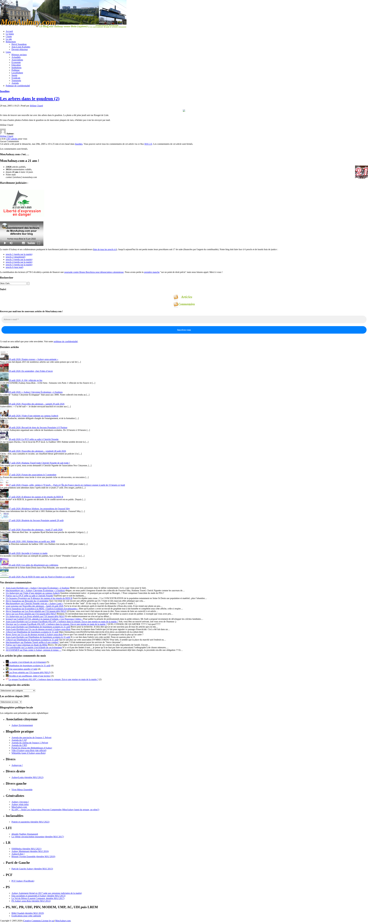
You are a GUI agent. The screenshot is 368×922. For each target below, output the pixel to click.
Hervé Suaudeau (19, 44)
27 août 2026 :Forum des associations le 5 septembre (32, 474)
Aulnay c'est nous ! (20, 802)
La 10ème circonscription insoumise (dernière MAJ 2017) (38, 836)
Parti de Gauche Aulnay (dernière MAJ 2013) (32, 868)
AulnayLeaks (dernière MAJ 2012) (27, 777)
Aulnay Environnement (22, 725)
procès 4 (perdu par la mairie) (19, 262)
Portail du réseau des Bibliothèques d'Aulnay (32, 748)
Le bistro (10, 34)
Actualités (16, 57)
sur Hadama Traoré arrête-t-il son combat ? (32, 642)
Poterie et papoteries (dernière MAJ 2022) (30, 822)
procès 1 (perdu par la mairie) (19, 254)
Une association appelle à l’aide (23, 669)
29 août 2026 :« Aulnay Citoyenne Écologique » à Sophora (36, 392)
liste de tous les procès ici (104, 249)
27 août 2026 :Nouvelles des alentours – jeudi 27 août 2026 (36, 529)
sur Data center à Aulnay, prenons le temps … (33, 650)
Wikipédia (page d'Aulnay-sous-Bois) (29, 753)
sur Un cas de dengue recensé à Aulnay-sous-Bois (38, 629)
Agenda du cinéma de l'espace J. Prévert (30, 742)
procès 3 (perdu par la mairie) (19, 259)
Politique (16, 70)
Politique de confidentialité (18, 85)
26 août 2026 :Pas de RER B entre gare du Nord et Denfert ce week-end (41, 577)
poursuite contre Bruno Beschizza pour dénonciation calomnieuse (94, 272)
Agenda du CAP (19, 740)
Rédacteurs (11, 41)
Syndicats (16, 78)
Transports (16, 80)
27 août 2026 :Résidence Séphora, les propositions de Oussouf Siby (39, 508)
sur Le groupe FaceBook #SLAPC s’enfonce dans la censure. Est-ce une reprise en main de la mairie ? (62, 621)
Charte (9, 36)
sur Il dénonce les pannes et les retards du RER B (39, 598)
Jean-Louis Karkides (21, 47)
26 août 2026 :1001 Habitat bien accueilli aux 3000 (32, 541)
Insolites (4, 91)
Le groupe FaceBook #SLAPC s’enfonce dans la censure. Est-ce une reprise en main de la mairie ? (53, 679)
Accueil (9, 31)
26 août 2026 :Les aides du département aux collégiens (33, 565)
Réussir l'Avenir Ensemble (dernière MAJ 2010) (33, 856)
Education (16, 65)
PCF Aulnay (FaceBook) (23, 881)
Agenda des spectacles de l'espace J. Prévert (31, 737)
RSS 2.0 (148, 144)
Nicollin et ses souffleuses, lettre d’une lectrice (29, 676)
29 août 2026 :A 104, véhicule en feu (25, 380)
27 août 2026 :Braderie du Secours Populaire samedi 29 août (36, 520)
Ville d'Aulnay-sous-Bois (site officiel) (29, 750)
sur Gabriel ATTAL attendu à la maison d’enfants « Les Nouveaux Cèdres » (44, 619)
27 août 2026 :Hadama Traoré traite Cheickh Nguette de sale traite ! (39, 463)
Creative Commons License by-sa (38, 920)
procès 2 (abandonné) (15, 257)
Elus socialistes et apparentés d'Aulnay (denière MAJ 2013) (38, 896)
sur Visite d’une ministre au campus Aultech (33, 593)
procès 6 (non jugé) (14, 267)
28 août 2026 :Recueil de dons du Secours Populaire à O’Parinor (38, 427)
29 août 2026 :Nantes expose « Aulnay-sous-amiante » (33, 359)
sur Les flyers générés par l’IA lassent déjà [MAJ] (36, 611)
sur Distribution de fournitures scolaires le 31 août (38, 627)
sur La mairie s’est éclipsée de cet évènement (34, 647)
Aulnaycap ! (17, 765)
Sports (14, 75)
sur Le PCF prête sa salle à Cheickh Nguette (29, 595)
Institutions (16, 67)
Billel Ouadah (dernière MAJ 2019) (28, 913)
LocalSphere (17, 72)
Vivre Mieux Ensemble (22, 789)
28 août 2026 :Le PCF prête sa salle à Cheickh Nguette (34, 439)
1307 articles (12, 139)
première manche (152, 272)
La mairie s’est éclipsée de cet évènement (27, 662)
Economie (16, 62)
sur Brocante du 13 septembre (27, 601)
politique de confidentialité (66, 341)
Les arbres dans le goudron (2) (30, 98)
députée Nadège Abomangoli (25, 834)
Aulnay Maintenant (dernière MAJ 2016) (30, 851)
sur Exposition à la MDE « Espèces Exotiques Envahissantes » (42, 608)
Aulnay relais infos (20, 804)
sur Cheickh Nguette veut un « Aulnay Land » (34, 603)
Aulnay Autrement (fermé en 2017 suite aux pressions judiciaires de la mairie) (47, 893)
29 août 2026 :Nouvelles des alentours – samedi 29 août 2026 (36, 404)
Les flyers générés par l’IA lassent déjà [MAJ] (29, 672)
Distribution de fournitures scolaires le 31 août (29, 665)
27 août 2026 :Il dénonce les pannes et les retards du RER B (36, 497)
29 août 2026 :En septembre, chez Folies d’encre (31, 371)
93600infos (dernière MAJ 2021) (26, 848)
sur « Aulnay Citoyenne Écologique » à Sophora (37, 588)
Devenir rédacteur (20, 49)
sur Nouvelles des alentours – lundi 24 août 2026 (34, 606)
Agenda (15, 83)
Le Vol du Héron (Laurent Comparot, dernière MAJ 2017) (38, 898)
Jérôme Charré (36, 105)
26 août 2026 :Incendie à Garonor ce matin (28, 553)
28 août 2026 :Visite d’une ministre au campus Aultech (33, 415)
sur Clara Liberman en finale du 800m (26, 645)
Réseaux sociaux (19, 54)
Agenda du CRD (19, 745)
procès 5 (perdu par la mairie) (19, 264)
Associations (17, 60)
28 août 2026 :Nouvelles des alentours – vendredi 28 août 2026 (37, 451)
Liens (8, 52)
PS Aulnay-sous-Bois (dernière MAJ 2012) (31, 901)
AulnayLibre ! (18, 854)
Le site (9, 39)
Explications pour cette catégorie (26, 916)
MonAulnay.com (19, 807)
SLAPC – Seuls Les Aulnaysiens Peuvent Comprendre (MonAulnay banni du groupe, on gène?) (55, 809)
